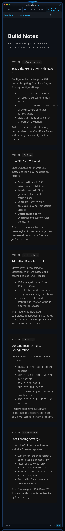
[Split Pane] (55, 15)
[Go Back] (51, 15)
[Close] (59, 15)
